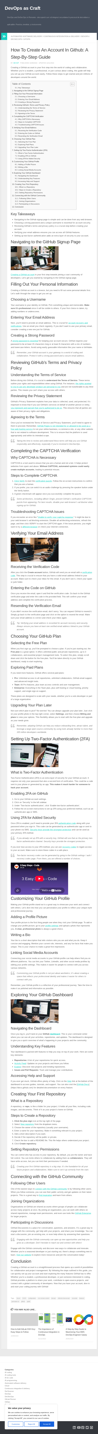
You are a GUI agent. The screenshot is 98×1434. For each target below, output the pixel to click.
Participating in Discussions (29, 204)
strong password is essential (25, 341)
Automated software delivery (26, 36)
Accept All (46, 1424)
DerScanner (9, 1391)
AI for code (9, 1378)
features (81, 1298)
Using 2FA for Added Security (29, 159)
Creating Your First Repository (26, 184)
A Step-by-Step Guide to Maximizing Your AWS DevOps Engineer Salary (76, 1332)
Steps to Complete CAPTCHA (29, 122)
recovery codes (69, 847)
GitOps (26, 39)
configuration (32, 1298)
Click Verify (19, 481)
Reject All (31, 1424)
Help (69, 1081)
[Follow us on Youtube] (78, 1427)
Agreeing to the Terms (26, 113)
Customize (16, 1424)
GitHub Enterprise (83, 1213)
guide (28, 1301)
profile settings (51, 926)
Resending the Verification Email (30, 136)
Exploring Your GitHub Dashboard (27, 173)
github (23, 1301)
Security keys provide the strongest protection (50, 830)
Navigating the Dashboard (28, 176)
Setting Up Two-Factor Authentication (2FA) (30, 150)
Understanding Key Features (29, 178)
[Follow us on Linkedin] (74, 1427)
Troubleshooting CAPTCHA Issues (31, 125)
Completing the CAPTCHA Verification (29, 116)
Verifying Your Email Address (25, 128)
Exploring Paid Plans (26, 144)
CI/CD (24, 1298)
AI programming (11, 1380)
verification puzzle (43, 481)
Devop (16, 63)
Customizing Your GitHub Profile (26, 161)
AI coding (8, 1372)
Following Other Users (27, 198)
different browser (30, 527)
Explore (17, 1067)
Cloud (7, 1386)
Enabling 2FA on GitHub (27, 156)
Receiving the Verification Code (30, 130)
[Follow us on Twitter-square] (87, 1427)
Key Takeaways (24, 88)
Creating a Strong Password (28, 102)
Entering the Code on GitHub (29, 133)
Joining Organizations (27, 201)
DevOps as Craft (22, 8)
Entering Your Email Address (29, 99)
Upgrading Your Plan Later (28, 147)
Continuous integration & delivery (62, 36)
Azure (18, 1298)
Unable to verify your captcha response (55, 517)
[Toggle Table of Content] (71, 84)
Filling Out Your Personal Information (28, 94)
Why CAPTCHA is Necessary (29, 119)
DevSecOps (16, 39)
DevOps (85, 36)
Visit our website (23, 1255)
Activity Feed (20, 1063)
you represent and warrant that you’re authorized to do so (36, 408)
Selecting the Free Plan (27, 142)
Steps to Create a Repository (30, 190)
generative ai (15, 1301)
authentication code (67, 823)
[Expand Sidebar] (4, 36)
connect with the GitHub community (51, 1189)
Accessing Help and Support (29, 181)
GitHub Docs (83, 1084)
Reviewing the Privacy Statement (30, 111)
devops (53, 1298)
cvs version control (43, 1298)
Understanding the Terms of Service (31, 108)
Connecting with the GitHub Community (30, 196)
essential (74, 1298)
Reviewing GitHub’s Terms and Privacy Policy (32, 105)
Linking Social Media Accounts (29, 170)
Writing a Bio (23, 167)
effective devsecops (64, 1298)
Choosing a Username (26, 96)
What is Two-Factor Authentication (31, 153)
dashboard (55, 1034)
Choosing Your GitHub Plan (24, 139)
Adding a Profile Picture (27, 164)
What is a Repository (27, 187)
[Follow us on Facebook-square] (83, 1427)
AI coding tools (10, 1375)
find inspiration (45, 1195)
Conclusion (19, 207)
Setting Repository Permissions (31, 193)
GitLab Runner (10, 1399)
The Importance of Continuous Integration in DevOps (49, 1332)
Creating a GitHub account (22, 274)
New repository (27, 1124)
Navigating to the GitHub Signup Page (28, 91)
